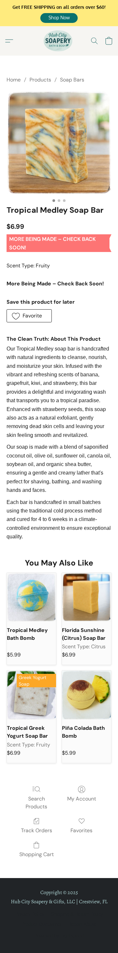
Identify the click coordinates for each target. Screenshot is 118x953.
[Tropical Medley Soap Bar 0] (59, 142)
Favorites (81, 830)
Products (40, 79)
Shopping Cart (36, 854)
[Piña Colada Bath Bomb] (86, 695)
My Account (81, 798)
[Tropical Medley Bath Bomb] (31, 597)
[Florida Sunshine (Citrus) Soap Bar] (86, 597)
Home (14, 79)
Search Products (36, 802)
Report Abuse (82, 924)
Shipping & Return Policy (77, 914)
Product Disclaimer (42, 924)
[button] (59, 18)
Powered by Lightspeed (59, 935)
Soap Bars (72, 79)
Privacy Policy (29, 914)
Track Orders (36, 830)
